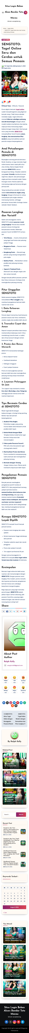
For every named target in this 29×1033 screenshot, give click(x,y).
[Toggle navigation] (3, 13)
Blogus (23, 1028)
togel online (5, 39)
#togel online (7, 68)
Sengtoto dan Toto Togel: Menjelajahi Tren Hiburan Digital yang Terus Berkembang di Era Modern (11, 842)
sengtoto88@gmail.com (15, 665)
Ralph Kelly (10, 66)
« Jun (5, 912)
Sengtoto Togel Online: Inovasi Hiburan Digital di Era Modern (14, 761)
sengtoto (8, 935)
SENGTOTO (18, 131)
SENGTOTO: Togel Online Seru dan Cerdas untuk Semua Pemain (13, 53)
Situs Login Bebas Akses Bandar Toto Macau (14, 12)
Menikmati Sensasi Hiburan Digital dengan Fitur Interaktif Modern (10, 863)
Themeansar (14, 1030)
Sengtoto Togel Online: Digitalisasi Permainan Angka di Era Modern (13, 779)
